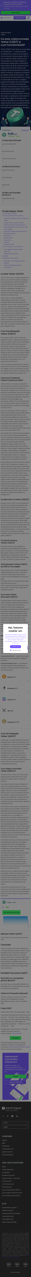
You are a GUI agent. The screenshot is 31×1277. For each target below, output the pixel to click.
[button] (15, 650)
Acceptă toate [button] (15, 646)
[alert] (15, 638)
